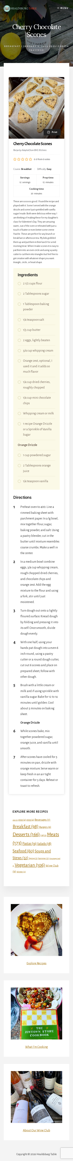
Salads (44, 843)
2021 (15, 820)
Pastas (29, 843)
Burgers (45, 827)
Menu (64, 8)
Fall (43, 835)
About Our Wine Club (36, 1130)
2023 (30, 820)
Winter (21, 872)
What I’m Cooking (36, 1047)
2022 (22, 820)
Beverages (42, 819)
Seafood (23, 851)
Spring (33, 858)
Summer (43, 858)
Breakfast (12, 46)
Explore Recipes (36, 963)
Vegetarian (30, 865)
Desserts (26, 834)
